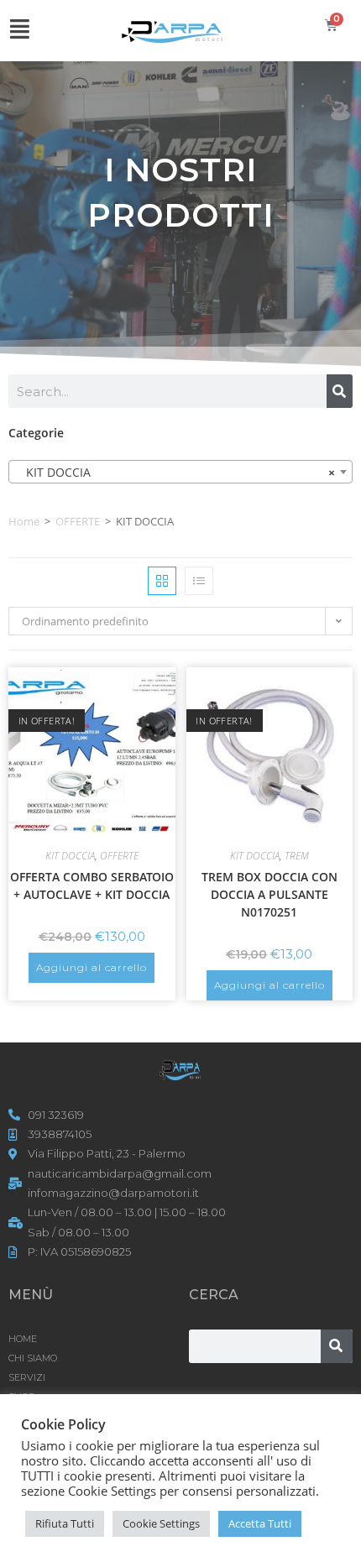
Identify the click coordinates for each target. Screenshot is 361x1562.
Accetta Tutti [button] (259, 1523)
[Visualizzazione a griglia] (162, 581)
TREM (297, 856)
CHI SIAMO (32, 1358)
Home (23, 521)
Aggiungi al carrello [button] (91, 967)
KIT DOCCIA (70, 856)
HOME (22, 1339)
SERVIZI (26, 1377)
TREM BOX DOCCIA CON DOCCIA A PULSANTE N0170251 (269, 894)
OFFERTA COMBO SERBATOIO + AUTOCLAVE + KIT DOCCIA (92, 885)
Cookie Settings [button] (161, 1523)
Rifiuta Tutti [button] (64, 1523)
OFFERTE (77, 521)
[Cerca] (340, 391)
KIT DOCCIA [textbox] (175, 472)
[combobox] (180, 471)
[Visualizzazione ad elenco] (199, 581)
